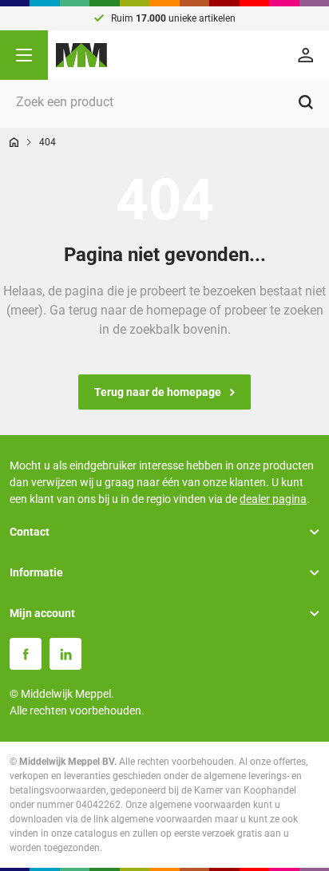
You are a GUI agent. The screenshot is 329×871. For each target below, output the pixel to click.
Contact (30, 531)
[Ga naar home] (14, 142)
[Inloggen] (308, 55)
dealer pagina (273, 499)
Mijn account (42, 613)
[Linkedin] (65, 654)
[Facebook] (26, 654)
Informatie (36, 572)
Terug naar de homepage (157, 392)
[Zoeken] (306, 102)
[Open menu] (24, 55)
